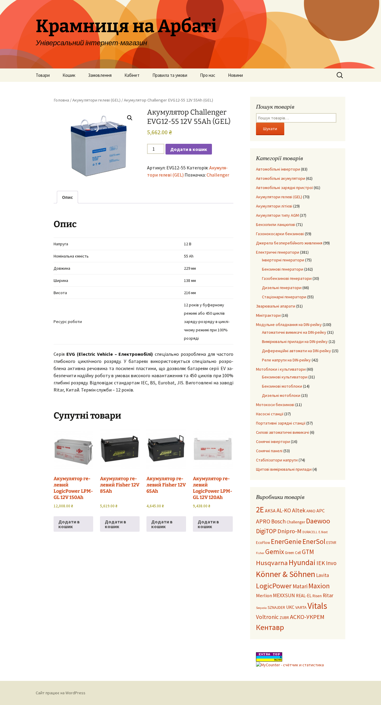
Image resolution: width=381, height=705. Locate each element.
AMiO (311, 511)
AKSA (270, 511)
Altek (298, 510)
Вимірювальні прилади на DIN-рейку (295, 341)
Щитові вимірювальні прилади (284, 469)
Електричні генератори (277, 252)
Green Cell (293, 552)
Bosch (278, 521)
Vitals (317, 605)
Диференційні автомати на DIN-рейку (296, 350)
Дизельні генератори (282, 287)
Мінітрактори (268, 315)
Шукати (270, 128)
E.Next (323, 532)
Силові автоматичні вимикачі (282, 432)
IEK (320, 563)
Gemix (274, 551)
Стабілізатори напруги (277, 460)
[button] (129, 118)
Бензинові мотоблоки (282, 386)
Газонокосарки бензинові (280, 233)
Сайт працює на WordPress (60, 692)
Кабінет (132, 75)
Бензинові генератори (282, 269)
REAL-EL (304, 595)
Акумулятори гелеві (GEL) (96, 100)
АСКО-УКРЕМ (307, 617)
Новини (235, 75)
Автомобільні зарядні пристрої (284, 187)
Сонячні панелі (269, 450)
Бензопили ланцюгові (275, 224)
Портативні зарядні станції (280, 423)
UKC (290, 607)
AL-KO (284, 510)
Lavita (322, 575)
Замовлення (100, 75)
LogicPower (274, 585)
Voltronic (267, 616)
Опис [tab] (67, 197)
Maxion (319, 585)
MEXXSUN (284, 595)
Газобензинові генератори (287, 278)
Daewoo (318, 520)
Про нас (207, 75)
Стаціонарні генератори (284, 297)
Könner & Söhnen (285, 574)
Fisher (260, 553)
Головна (61, 100)
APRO (263, 521)
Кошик (69, 75)
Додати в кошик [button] (69, 524)
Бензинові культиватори (284, 377)
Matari (300, 586)
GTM (308, 552)
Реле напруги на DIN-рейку (286, 360)
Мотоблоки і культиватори (281, 369)
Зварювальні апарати (275, 306)
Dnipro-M (289, 531)
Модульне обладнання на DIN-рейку (289, 324)
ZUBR (284, 617)
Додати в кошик (188, 149)
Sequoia (261, 608)
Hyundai (302, 562)
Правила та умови (169, 75)
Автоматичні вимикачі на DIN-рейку (294, 332)
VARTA (301, 607)
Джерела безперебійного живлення (289, 243)
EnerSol (313, 541)
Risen (317, 595)
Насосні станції (269, 414)
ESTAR (331, 542)
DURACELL (310, 532)
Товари (43, 75)
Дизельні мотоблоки (281, 395)
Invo (331, 563)
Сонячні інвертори (273, 441)
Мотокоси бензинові (275, 404)
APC (320, 511)
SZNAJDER (276, 607)
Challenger (218, 175)
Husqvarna (272, 563)
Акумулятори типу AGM (277, 215)
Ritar (328, 595)
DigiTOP (266, 531)
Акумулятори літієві (274, 206)
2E (260, 509)
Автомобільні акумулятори (280, 178)
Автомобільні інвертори (278, 169)
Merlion (264, 595)
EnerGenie (286, 541)
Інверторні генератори (283, 260)
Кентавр (270, 627)
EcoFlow (263, 542)
